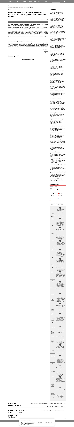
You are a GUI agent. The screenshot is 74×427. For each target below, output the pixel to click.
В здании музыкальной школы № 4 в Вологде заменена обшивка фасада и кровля (57, 126)
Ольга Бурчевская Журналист (53, 247)
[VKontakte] (28, 60)
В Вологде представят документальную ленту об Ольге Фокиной (57, 140)
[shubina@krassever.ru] (52, 280)
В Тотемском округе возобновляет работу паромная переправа (56, 22)
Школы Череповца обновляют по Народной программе (56, 57)
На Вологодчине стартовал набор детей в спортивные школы (57, 159)
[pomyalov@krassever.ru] (52, 225)
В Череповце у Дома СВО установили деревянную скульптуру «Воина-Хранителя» (57, 78)
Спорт (55, 403)
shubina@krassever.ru (12, 417)
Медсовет (60, 404)
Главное (9, 9)
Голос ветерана (56, 406)
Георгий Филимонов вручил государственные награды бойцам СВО (56, 74)
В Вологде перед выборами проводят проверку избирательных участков (58, 165)
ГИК (65, 418)
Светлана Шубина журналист (52, 278)
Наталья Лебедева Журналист (52, 299)
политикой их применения (25, 424)
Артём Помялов (52, 223)
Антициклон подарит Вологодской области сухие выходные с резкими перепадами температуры (57, 46)
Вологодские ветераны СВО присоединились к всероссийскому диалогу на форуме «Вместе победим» (58, 19)
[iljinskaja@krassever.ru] (51, 216)
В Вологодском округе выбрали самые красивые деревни (57, 13)
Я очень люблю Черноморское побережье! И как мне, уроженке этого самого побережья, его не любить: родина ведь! (60, 330)
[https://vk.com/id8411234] (53, 302)
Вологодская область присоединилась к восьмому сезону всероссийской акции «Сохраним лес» (57, 26)
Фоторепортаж (59, 403)
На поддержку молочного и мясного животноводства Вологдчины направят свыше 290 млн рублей (58, 39)
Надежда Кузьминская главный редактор (53, 394)
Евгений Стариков (52, 310)
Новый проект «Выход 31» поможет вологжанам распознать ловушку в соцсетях (57, 161)
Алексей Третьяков (52, 255)
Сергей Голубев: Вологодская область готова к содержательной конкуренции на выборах (56, 50)
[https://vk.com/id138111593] (52, 216)
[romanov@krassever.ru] (52, 267)
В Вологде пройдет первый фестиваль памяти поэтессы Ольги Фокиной (57, 155)
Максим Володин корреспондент (52, 265)
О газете (10, 421)
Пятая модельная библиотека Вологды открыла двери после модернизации (56, 67)
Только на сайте (47, 404)
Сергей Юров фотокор (52, 287)
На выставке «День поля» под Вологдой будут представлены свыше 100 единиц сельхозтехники (57, 175)
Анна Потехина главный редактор (52, 319)
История (13, 421)
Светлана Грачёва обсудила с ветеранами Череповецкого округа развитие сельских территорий (57, 102)
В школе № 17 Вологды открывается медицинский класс (57, 29)
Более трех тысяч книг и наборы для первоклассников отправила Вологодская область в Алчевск (57, 119)
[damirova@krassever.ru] (52, 363)
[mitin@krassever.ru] (52, 373)
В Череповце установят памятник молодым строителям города (57, 84)
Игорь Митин (53, 371)
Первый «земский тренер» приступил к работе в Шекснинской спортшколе (58, 60)
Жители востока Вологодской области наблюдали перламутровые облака (56, 35)
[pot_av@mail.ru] (52, 322)
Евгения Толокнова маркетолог (53, 332)
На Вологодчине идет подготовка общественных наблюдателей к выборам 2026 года (57, 172)
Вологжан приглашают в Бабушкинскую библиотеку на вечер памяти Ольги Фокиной (57, 94)
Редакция (18, 421)
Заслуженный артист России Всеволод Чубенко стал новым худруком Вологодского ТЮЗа (57, 81)
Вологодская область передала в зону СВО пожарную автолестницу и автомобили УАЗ (56, 112)
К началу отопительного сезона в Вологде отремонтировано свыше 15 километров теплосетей (57, 136)
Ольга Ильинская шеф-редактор (52, 214)
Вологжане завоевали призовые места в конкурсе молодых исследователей (57, 54)
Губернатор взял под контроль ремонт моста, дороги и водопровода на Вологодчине (56, 152)
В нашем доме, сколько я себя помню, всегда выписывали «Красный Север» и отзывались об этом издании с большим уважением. (60, 380)
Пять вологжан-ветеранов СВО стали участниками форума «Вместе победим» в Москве (57, 87)
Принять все (40, 422)
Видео (64, 403)
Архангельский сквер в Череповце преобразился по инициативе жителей (57, 168)
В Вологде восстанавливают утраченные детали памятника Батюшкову (57, 63)
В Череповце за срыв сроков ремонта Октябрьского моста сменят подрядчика (56, 15)
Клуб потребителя (54, 404)
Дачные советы (50, 406)
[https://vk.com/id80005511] (53, 397)
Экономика (36, 403)
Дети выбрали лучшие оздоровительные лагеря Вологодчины (57, 109)
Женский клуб (62, 406)
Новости (14, 9)
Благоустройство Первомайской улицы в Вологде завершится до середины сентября (56, 179)
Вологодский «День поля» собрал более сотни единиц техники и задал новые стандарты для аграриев (57, 42)
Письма (63, 404)
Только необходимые (48, 422)
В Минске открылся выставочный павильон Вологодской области (57, 148)
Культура (45, 403)
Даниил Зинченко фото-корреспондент (52, 342)
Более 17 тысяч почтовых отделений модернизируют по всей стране (57, 133)
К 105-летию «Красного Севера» (37, 404)
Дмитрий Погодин (52, 234)
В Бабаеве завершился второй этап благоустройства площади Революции (57, 115)
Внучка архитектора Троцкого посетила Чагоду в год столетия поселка (57, 145)
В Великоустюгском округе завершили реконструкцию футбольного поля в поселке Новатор (57, 32)
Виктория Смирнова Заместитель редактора (53, 351)
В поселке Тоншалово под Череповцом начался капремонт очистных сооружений (57, 129)
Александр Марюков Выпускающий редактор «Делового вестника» (52, 384)
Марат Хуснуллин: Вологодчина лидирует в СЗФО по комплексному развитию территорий (57, 106)
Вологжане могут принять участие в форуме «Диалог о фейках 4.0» (57, 142)
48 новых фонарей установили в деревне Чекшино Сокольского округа (56, 122)
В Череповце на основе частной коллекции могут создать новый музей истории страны (57, 91)
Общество (41, 403)
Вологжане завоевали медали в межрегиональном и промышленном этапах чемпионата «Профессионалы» (56, 98)
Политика (32, 403)
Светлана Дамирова (52, 361)
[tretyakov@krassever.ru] (52, 257)
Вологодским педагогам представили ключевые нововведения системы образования (57, 70)
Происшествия (50, 403)
